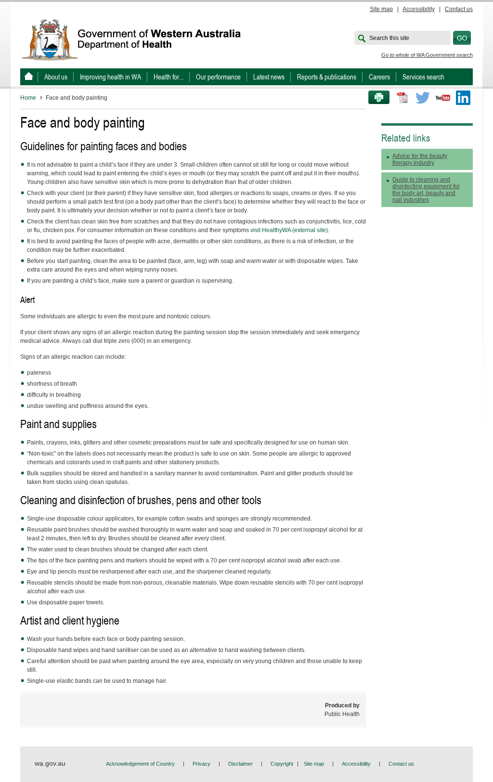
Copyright (282, 764)
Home (28, 97)
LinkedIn (463, 98)
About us (55, 77)
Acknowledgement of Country (140, 764)
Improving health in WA (110, 77)
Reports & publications (326, 77)
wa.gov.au (50, 763)
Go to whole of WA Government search (427, 55)
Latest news (269, 77)
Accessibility (418, 9)
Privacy (201, 764)
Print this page (375, 98)
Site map (381, 9)
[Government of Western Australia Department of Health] (137, 39)
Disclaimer (240, 764)
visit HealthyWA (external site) (289, 230)
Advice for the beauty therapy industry (419, 159)
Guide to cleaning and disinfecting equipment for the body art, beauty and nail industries (426, 189)
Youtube (443, 98)
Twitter (422, 98)
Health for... (168, 77)
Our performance (218, 77)
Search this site (389, 38)
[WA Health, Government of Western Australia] (28, 76)
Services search (423, 77)
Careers (379, 77)
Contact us (459, 9)
